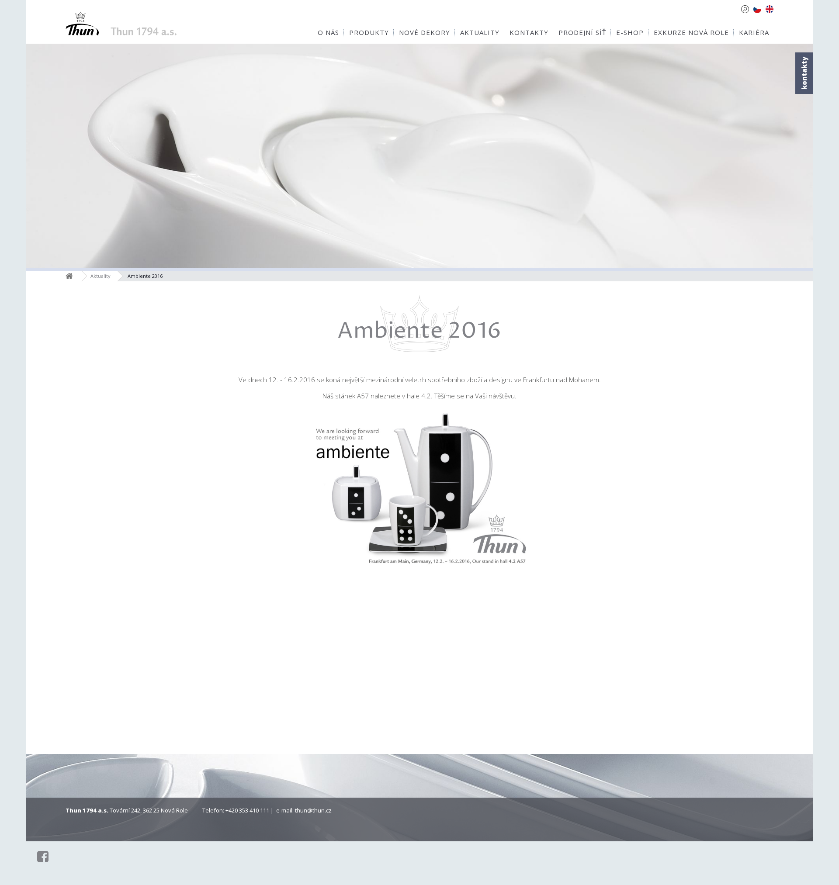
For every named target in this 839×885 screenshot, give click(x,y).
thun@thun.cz (313, 810)
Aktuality (100, 276)
